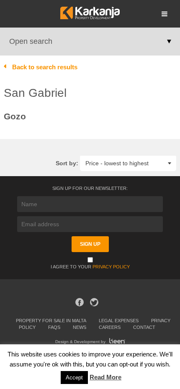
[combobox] (128, 163)
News (79, 327)
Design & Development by (81, 341)
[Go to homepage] (89, 16)
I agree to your (90, 266)
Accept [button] (74, 377)
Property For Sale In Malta (51, 320)
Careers (110, 327)
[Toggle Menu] (164, 14)
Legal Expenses (119, 320)
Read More (105, 377)
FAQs (54, 327)
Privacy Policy (111, 266)
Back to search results (44, 67)
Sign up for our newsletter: (90, 188)
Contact (144, 327)
